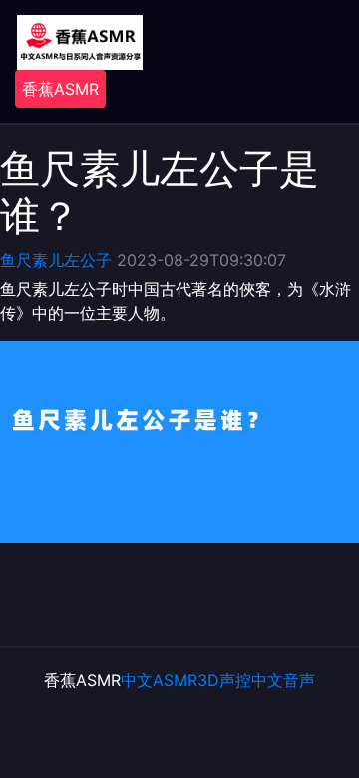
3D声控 (224, 680)
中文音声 (283, 680)
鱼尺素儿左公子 (56, 260)
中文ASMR (159, 680)
